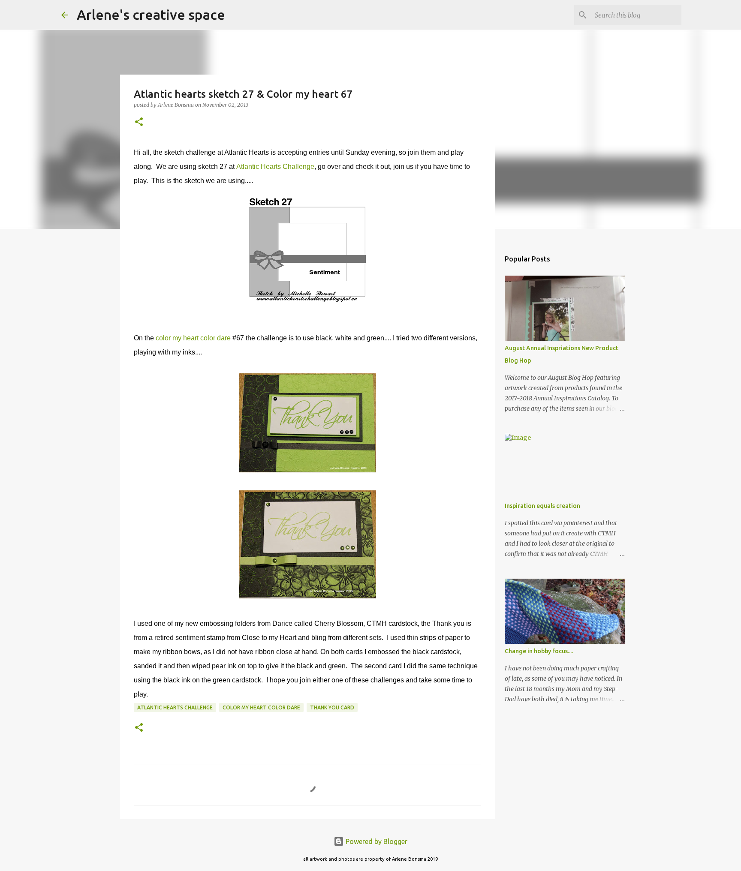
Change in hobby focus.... (539, 651)
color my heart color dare (193, 338)
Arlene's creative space (151, 14)
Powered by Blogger (375, 841)
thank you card (332, 707)
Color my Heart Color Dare (261, 707)
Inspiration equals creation (542, 505)
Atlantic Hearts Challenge (275, 166)
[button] (139, 122)
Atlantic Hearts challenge (175, 707)
